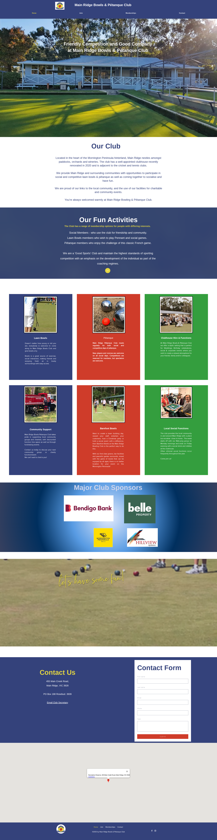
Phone (139, 708)
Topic (139, 719)
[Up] (107, 270)
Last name (141, 687)
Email (139, 698)
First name (141, 677)
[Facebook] (152, 831)
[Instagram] (155, 831)
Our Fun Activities (108, 220)
